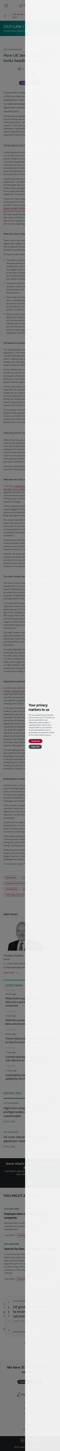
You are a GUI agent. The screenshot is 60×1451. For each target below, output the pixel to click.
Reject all (35, 747)
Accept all (35, 741)
